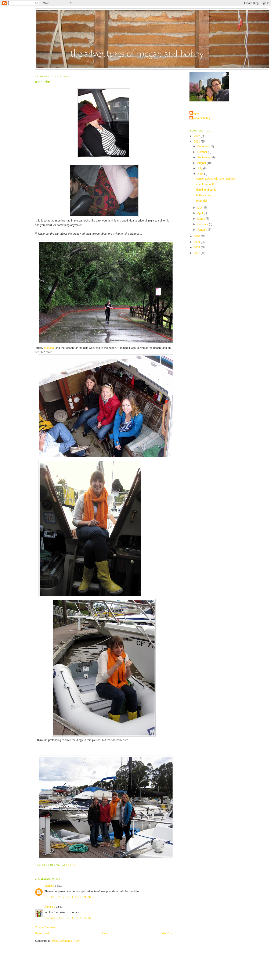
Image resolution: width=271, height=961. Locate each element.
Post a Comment (45, 927)
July (200, 168)
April (200, 213)
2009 (197, 242)
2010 (197, 236)
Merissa (49, 885)
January (202, 229)
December (204, 146)
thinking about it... (207, 189)
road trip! (42, 82)
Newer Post (42, 933)
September (204, 157)
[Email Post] (76, 865)
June (200, 174)
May (200, 207)
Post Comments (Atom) (66, 940)
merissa (49, 347)
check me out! (205, 184)
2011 (197, 141)
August (202, 163)
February (203, 224)
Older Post (166, 933)
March (201, 218)
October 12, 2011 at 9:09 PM (68, 897)
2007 (197, 253)
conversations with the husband (215, 178)
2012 (197, 136)
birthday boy (203, 195)
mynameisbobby (201, 118)
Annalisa (49, 906)
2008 (197, 247)
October (202, 152)
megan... (196, 113)
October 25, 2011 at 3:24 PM (68, 917)
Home (104, 933)
